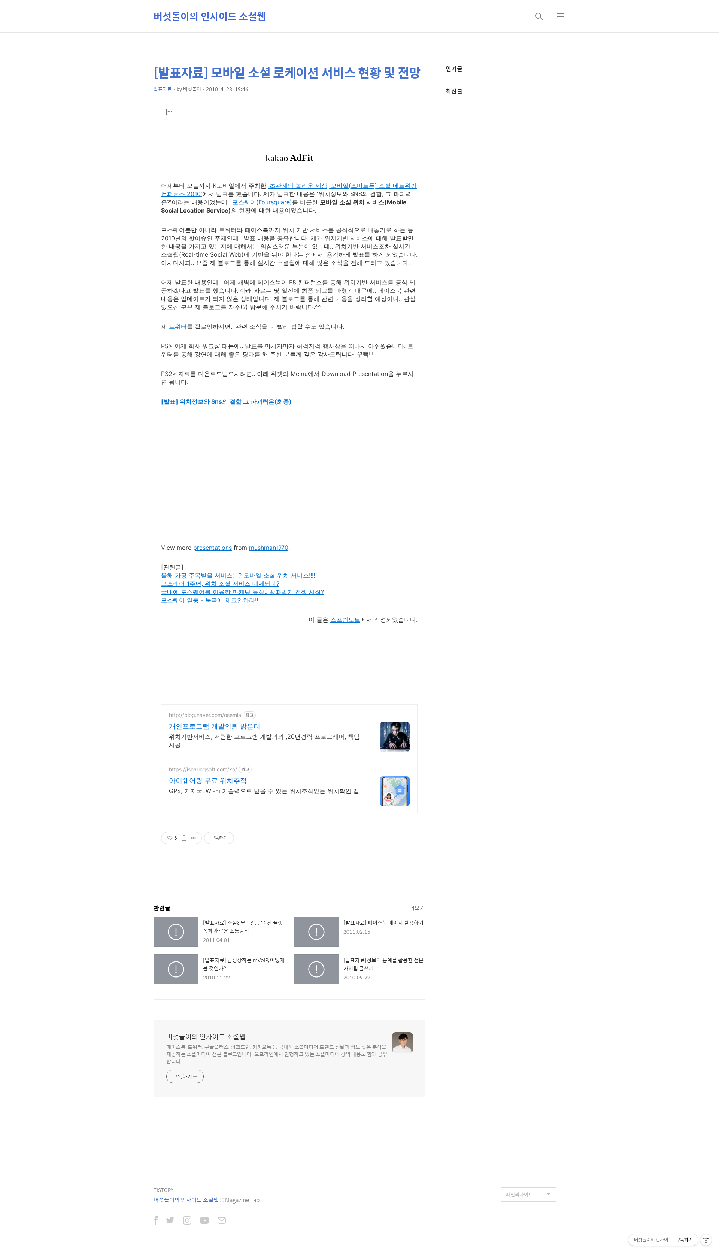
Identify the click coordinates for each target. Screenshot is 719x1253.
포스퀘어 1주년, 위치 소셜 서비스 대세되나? (220, 583)
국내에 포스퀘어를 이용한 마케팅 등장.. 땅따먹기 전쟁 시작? (242, 592)
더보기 (417, 907)
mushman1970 (268, 547)
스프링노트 (345, 619)
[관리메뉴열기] (706, 1240)
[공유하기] (184, 838)
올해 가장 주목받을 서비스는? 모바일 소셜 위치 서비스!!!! (238, 575)
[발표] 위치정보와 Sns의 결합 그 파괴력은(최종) (226, 401)
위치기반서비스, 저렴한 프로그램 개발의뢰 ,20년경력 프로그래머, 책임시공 (264, 741)
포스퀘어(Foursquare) (262, 202)
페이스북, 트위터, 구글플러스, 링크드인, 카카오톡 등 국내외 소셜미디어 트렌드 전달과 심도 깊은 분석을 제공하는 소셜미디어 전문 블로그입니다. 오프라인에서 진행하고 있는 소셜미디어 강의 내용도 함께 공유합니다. (277, 1054)
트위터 (178, 326)
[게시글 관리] (193, 838)
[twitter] (170, 1221)
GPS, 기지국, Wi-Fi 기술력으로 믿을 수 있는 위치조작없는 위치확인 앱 (264, 791)
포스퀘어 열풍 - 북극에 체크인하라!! (209, 600)
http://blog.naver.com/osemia (205, 715)
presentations (212, 547)
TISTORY (163, 1190)
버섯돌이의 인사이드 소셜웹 (210, 16)
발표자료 (163, 89)
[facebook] (156, 1221)
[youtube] (204, 1221)
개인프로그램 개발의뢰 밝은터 (214, 726)
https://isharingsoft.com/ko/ (203, 769)
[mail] (222, 1221)
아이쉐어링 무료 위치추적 (208, 780)
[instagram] (187, 1221)
